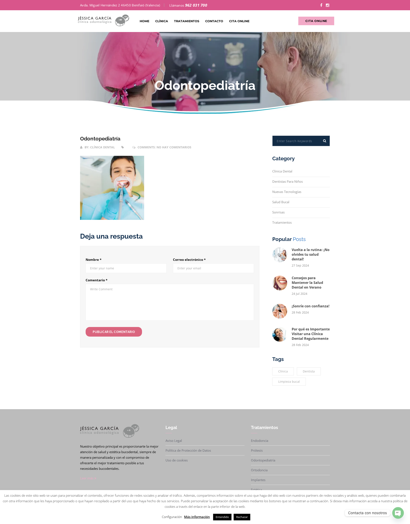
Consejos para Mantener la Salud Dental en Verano (307, 283)
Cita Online (239, 21)
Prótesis (257, 450)
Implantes (258, 480)
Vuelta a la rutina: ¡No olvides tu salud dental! (310, 254)
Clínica (161, 21)
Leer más (87, 478)
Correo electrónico (189, 259)
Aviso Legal (173, 440)
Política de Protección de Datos (188, 450)
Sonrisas (278, 212)
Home (144, 21)
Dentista (309, 371)
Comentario (96, 280)
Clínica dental (102, 147)
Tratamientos (186, 21)
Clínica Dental (282, 171)
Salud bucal (280, 202)
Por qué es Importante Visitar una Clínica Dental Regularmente (311, 334)
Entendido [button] (222, 517)
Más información (197, 517)
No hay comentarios (174, 147)
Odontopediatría (100, 139)
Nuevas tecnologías (286, 192)
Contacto (214, 21)
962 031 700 (196, 5)
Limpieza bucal (289, 381)
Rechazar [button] (242, 517)
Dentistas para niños (287, 181)
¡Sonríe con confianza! (310, 306)
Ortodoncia (259, 470)
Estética (256, 490)
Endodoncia (259, 440)
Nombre (93, 259)
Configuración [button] (172, 517)
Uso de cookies (176, 460)
